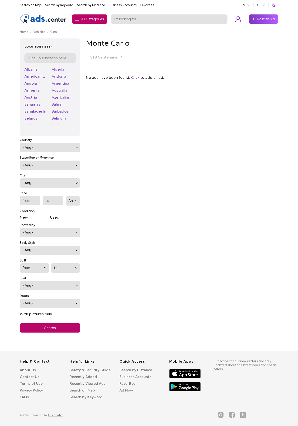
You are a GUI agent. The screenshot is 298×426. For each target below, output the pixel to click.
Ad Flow (126, 390)
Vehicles (39, 32)
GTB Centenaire (104, 57)
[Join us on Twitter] (243, 415)
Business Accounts (123, 5)
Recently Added (83, 376)
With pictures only (36, 314)
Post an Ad (266, 19)
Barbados (60, 111)
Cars (53, 32)
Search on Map (30, 5)
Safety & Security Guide (90, 370)
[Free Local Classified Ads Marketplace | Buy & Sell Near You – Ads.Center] (43, 22)
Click (135, 77)
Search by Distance (91, 5)
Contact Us (29, 376)
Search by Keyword (59, 5)
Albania (30, 69)
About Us (28, 370)
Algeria (58, 69)
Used (54, 217)
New (24, 217)
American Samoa (35, 76)
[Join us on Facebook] (232, 415)
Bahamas (32, 104)
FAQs (24, 397)
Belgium (59, 118)
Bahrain (58, 104)
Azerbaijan (61, 97)
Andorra (59, 76)
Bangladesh (34, 111)
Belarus (30, 118)
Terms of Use (31, 383)
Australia (59, 90)
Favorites (147, 5)
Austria (30, 97)
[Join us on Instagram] (221, 415)
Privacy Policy (31, 390)
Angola (30, 83)
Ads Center (55, 415)
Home (24, 32)
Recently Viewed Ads (87, 383)
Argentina (60, 83)
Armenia (31, 90)
